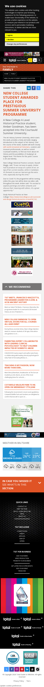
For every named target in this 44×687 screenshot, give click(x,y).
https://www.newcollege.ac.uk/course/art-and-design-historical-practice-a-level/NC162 (22, 198)
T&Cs (28, 681)
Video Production (22, 558)
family (13, 74)
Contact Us (22, 506)
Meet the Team (22, 509)
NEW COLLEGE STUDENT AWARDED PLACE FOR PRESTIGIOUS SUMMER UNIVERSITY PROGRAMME (20, 79)
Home (6, 74)
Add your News (22, 556)
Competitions (22, 531)
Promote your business (22, 561)
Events (22, 534)
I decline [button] (10, 39)
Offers (22, 541)
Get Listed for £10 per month (22, 566)
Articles (22, 536)
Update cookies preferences (10, 686)
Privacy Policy (18, 681)
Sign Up (22, 539)
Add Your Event (22, 568)
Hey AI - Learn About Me (22, 511)
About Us (22, 516)
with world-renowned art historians (16, 147)
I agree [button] (10, 35)
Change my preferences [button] (17, 44)
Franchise (22, 571)
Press (22, 514)
